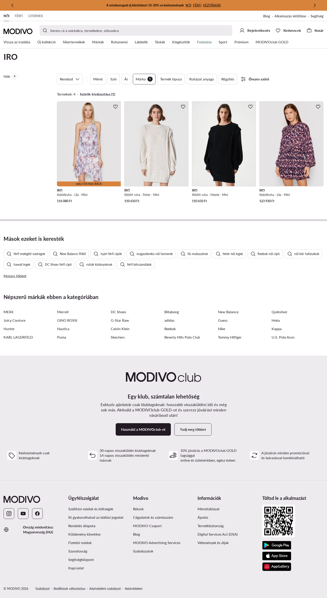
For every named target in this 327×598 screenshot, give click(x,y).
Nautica (63, 329)
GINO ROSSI (67, 320)
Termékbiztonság (211, 526)
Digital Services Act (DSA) (218, 534)
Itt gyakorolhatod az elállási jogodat (95, 517)
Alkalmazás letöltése (290, 16)
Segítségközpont (81, 559)
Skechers (118, 337)
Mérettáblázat (209, 509)
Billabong (171, 312)
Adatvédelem (134, 588)
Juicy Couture (14, 320)
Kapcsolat (76, 568)
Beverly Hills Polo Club (182, 337)
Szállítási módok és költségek (90, 509)
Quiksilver (279, 312)
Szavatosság (77, 551)
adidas (169, 320)
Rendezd (66, 79)
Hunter (9, 329)
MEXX (8, 312)
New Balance (228, 312)
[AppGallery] (276, 566)
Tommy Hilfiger (230, 337)
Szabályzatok (143, 551)
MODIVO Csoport (147, 526)
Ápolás (203, 517)
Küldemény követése (84, 534)
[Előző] (12, 5)
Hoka (276, 320)
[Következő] (314, 5)
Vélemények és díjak (213, 542)
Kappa (277, 329)
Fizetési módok (80, 542)
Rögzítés (227, 79)
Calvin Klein (120, 329)
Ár (126, 79)
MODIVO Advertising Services (156, 542)
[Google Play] (276, 545)
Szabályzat (42, 588)
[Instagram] (9, 513)
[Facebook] (37, 513)
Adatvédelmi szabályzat (105, 588)
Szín (113, 79)
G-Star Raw (120, 320)
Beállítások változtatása (69, 588)
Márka (143, 79)
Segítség (317, 16)
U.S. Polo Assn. (283, 337)
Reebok (170, 329)
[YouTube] (23, 513)
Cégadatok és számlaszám (153, 517)
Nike (221, 329)
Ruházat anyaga (201, 79)
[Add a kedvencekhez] (115, 106)
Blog (266, 16)
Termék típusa (171, 79)
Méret (98, 79)
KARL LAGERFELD (18, 337)
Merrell (63, 312)
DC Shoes (118, 312)
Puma (61, 337)
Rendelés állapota (81, 526)
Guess (223, 320)
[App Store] (276, 556)
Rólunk (138, 509)
